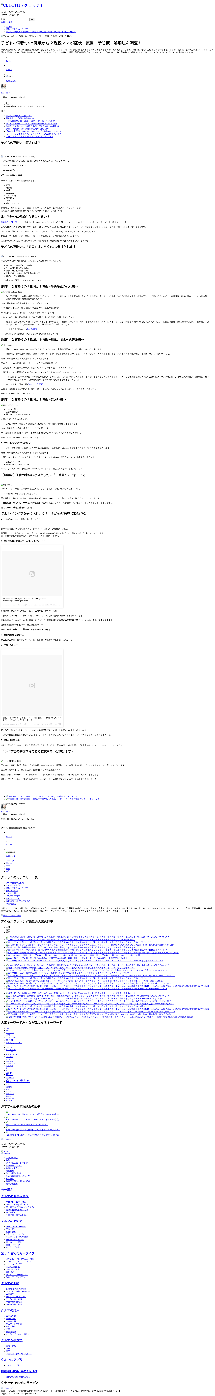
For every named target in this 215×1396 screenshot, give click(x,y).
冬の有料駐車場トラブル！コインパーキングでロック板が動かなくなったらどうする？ (124, 960)
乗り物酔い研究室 (9, 222)
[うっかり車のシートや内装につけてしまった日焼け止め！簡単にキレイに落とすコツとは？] (48, 983)
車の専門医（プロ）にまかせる (20, 1207)
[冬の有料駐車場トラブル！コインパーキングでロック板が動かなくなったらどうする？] (46, 960)
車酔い (9, 871)
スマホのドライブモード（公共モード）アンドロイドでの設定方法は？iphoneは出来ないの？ (132, 970)
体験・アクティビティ (16, 1277)
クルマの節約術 (13, 885)
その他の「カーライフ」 (17, 1275)
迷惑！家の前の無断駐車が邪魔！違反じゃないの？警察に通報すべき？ (103, 947)
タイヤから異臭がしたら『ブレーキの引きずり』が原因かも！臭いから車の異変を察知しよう (133, 1011)
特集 (8, 1160)
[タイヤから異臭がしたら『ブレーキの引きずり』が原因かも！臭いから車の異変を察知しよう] (49, 1011)
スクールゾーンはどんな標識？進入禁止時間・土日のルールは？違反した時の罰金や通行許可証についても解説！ (160, 986)
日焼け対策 (9, 1066)
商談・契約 (11, 1326)
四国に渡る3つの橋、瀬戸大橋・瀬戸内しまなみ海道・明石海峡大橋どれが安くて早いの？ (129, 937)
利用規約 (10, 1179)
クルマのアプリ (13, 898)
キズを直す (11, 1212)
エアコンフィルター (14, 1043)
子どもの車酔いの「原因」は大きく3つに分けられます (30, 121)
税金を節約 (11, 1232)
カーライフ (10, 1047)
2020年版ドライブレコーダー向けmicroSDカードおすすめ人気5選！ (98, 958)
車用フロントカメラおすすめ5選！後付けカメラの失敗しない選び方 (99, 973)
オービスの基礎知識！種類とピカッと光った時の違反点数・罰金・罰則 (103, 940)
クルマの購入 (12, 893)
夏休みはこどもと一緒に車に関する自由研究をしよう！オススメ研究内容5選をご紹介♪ (124, 981)
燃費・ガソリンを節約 (16, 1226)
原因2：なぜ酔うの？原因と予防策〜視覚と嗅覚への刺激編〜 (33, 126)
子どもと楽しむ (13, 1267)
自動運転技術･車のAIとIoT (18, 901)
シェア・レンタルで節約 (17, 1237)
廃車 (8, 1351)
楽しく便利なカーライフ (17, 888)
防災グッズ (9, 1091)
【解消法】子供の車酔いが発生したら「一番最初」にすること (34, 131)
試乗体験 (9, 1087)
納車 (8, 1329)
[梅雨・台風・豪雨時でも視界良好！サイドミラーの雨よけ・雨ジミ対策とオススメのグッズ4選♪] (50, 953)
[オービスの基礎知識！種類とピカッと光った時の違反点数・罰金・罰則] (39, 940)
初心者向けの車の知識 (16, 1289)
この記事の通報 (14, 916)
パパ (8, 869)
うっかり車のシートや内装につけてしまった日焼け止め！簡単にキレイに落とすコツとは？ (130, 983)
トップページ (12, 1158)
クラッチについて (14, 1165)
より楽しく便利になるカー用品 (20, 1259)
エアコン (10, 1040)
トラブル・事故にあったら (18, 1291)
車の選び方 (11, 1316)
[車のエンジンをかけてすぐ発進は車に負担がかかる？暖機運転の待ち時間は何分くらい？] (47, 950)
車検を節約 (11, 1229)
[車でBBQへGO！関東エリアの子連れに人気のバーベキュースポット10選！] (40, 955)
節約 (9, 1074)
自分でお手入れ (18, 1081)
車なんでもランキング (16, 1297)
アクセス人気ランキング (17, 1163)
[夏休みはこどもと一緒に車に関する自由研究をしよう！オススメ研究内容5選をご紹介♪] (46, 981)
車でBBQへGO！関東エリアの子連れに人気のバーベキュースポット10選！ (108, 955)
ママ (8, 866)
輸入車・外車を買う (15, 1324)
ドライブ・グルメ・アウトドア (20, 1261)
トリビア (9, 1052)
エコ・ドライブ (13, 1245)
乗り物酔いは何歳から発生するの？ (22, 118)
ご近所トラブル (11, 1037)
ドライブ (10, 861)
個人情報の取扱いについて (18, 1176)
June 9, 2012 (32, 329)
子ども (9, 863)
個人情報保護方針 (14, 1173)
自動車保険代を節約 (15, 1240)
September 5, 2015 (35, 384)
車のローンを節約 (14, 1242)
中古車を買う (12, 1321)
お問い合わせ (12, 1184)
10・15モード (10, 1033)
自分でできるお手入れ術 (17, 1204)
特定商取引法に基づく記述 (18, 1181)
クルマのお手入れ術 (15, 883)
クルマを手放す (13, 896)
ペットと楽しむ (13, 1269)
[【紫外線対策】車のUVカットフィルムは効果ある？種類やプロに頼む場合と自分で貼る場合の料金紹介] (53, 1017)
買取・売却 (11, 1346)
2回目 (7, 1028)
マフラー (9, 1057)
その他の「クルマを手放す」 (19, 1354)
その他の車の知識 (14, 1299)
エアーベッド (10, 1045)
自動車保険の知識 (14, 1304)
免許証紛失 (9, 1061)
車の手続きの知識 (14, 1302)
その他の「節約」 (14, 1247)
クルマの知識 (12, 891)
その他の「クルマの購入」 (18, 1334)
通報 (7, 1089)
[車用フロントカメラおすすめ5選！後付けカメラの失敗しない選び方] (37, 973)
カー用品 (7, 1189)
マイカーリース (11, 1054)
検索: (3, 19)
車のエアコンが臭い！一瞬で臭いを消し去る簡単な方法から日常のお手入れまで (115, 942)
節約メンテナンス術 (15, 1234)
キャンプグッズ (11, 1050)
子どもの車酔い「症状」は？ (19, 116)
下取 (8, 1348)
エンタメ (10, 1272)
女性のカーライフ (14, 1264)
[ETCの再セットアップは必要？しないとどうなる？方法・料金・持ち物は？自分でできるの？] (48, 945)
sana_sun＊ (5, 93)
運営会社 (10, 1171)
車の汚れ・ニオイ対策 (16, 1202)
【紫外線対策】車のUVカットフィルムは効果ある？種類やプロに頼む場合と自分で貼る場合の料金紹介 (147, 1017)
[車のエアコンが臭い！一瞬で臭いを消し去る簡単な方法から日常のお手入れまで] (43, 942)
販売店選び (11, 1332)
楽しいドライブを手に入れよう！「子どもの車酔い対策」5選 (33, 134)
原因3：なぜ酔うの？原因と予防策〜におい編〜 (27, 129)
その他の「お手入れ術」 (17, 1215)
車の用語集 (11, 904)
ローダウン (9, 1059)
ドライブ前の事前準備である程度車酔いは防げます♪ (29, 137)
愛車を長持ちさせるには (17, 1210)
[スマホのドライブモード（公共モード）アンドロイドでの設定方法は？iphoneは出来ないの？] (48, 970)
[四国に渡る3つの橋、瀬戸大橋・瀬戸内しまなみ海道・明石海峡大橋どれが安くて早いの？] (47, 937)
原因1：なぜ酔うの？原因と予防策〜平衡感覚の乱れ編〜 (31, 123)
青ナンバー (10, 1094)
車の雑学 (10, 1294)
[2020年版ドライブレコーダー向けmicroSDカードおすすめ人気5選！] (37, 958)
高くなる (9, 1100)
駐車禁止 (8, 1096)
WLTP (8, 1035)
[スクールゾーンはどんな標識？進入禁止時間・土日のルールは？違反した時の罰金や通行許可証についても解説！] (57, 986)
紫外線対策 (10, 1078)
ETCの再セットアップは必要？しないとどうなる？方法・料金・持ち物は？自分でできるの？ (133, 945)
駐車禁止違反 (10, 1098)
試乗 (7, 1084)
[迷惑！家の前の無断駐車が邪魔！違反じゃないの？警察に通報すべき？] (39, 947)
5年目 (7, 1030)
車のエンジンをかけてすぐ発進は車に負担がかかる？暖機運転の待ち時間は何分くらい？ (127, 950)
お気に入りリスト (9, 22)
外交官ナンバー (11, 1063)
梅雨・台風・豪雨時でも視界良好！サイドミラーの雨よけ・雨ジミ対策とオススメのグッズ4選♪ (136, 953)
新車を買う (11, 1319)
